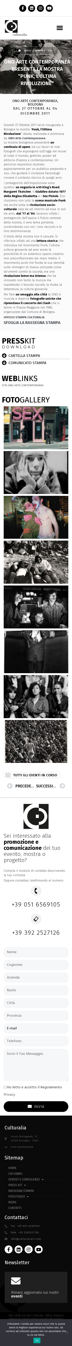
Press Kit (15, 1185)
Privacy (9, 1095)
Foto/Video (16, 1196)
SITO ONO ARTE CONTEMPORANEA (23, 385)
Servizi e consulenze (24, 1179)
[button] (60, 28)
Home (12, 1168)
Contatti (14, 1208)
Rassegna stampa (21, 1191)
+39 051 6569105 (36, 904)
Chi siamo (15, 1173)
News (12, 1202)
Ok (37, 1340)
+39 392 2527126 (36, 932)
